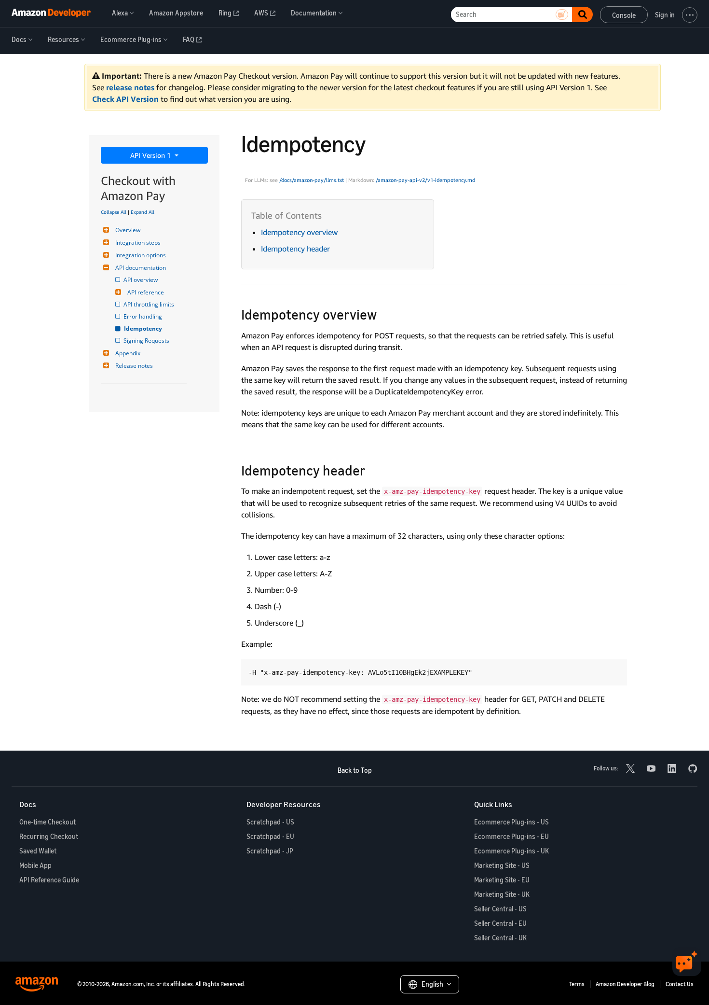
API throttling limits (149, 304)
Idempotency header (295, 248)
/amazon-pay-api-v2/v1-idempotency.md (425, 180)
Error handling (143, 316)
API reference (145, 292)
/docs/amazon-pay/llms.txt (311, 180)
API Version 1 (151, 155)
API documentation (140, 268)
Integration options (140, 255)
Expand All (142, 212)
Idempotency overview (299, 232)
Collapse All (113, 212)
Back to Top (355, 770)
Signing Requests (147, 340)
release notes (130, 87)
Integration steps (138, 242)
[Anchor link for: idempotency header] (373, 469)
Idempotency (143, 328)
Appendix (127, 353)
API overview (141, 280)
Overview (127, 230)
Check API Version (125, 99)
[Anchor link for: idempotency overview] (384, 314)
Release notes (134, 366)
